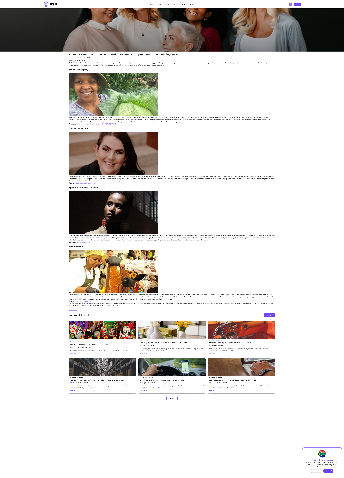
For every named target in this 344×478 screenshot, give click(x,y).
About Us (184, 4)
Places (160, 4)
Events (167, 4)
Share (74, 309)
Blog (175, 4)
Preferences (316, 471)
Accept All (328, 471)
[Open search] (290, 4)
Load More (172, 398)
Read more (73, 353)
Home (152, 4)
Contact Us (193, 4)
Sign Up (297, 4)
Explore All (269, 315)
